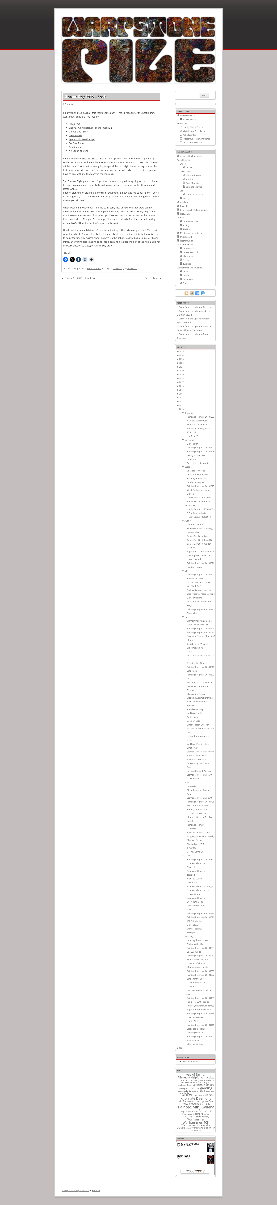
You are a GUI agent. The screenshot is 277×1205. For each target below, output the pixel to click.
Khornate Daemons (195, 1098)
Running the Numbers (197, 940)
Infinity (209, 1095)
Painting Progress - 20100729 (200, 574)
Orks (208, 1104)
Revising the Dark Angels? (199, 770)
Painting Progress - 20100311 (200, 917)
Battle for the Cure (195, 978)
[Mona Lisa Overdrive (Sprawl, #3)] (210, 1152)
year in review (195, 1130)
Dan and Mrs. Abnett (93, 158)
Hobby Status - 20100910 (199, 516)
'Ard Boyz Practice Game (198, 744)
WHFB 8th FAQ (194, 586)
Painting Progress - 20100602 (200, 674)
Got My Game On (195, 851)
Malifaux (209, 1101)
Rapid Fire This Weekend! (199, 1009)
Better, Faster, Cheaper (198, 724)
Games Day (118, 268)
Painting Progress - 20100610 (200, 667)
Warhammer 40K (196, 1122)
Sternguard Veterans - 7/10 (199, 774)
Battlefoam (192, 670)
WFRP (212, 1127)
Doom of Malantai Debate (199, 990)
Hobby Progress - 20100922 (200, 509)
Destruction (199, 1084)
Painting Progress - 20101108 (200, 451)
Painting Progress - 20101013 (200, 486)
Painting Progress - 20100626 (200, 628)
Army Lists (207, 1077)
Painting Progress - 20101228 (200, 416)
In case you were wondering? (200, 1005)
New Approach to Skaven (199, 555)
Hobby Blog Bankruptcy (198, 501)
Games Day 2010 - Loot (198, 536)
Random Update (195, 524)
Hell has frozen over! (196, 755)
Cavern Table (153, 278)
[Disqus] (112, 320)
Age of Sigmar (196, 1074)
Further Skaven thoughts (199, 590)
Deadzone (181, 1085)
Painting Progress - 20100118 (200, 1013)
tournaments (192, 1116)
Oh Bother (192, 882)
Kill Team (184, 1101)
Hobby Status (193, 1021)
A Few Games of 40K (196, 513)
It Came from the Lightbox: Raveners (194, 307)
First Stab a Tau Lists (196, 759)
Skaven (205, 1110)
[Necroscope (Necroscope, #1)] (210, 1163)
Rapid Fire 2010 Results (198, 1001)
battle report (199, 1080)
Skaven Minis (193, 443)
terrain (206, 1114)
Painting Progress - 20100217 (200, 955)
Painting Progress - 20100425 (200, 801)
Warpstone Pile (94, 268)
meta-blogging (190, 1103)
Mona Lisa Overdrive (188, 1143)
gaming (206, 1088)
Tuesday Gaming (195, 709)
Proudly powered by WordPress (75, 1190)
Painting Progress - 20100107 (200, 1036)
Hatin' (190, 651)
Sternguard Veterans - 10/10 (200, 751)
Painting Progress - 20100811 (200, 563)
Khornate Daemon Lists (198, 967)
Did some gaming (195, 647)
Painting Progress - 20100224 (200, 947)
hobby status (198, 1095)
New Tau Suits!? (194, 878)
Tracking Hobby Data (197, 478)
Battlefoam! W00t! (195, 578)
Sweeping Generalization (198, 832)
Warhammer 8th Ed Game (199, 620)
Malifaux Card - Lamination (200, 682)
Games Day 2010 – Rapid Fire (79, 278)
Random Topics (194, 566)
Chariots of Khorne (196, 470)
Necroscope (183, 1155)
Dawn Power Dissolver (197, 624)
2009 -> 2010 (193, 1040)
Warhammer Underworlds (195, 1125)
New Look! (192, 909)
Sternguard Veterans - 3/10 (199, 797)
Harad (201, 1090)
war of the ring (184, 1127)
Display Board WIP (195, 844)
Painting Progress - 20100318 (200, 913)
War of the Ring (194, 928)
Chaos (194, 1082)
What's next (192, 747)
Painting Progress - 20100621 (200, 632)
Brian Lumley (184, 1158)
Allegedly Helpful (189, 1077)
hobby (185, 1094)
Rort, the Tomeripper (197, 424)
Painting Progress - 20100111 (200, 1024)
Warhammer (195, 1119)
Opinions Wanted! (195, 1017)
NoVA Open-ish (194, 559)
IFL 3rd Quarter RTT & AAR (199, 582)
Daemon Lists (193, 720)
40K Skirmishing (194, 921)
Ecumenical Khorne (196, 897)
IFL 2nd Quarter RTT (196, 813)
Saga (183, 1111)
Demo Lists (192, 786)
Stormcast (187, 1113)
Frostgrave (183, 1088)
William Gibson (185, 1146)
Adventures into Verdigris (199, 463)
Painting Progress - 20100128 (200, 998)
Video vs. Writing (195, 1044)
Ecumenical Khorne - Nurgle (200, 886)
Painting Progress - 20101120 (200, 447)
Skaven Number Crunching (200, 528)
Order (202, 1104)
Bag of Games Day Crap (99, 245)
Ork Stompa (75, 147)
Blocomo (96, 1190)
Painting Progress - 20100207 (200, 974)
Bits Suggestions (194, 951)
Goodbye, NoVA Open (197, 643)
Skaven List (192, 613)
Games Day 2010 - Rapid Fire (200, 540)
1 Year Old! (192, 847)
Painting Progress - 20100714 (200, 609)
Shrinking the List (195, 944)
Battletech (210, 1080)
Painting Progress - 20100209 (200, 971)
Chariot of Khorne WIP (197, 474)
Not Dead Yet (193, 436)
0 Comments (69, 104)
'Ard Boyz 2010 (194, 778)
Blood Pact (74, 123)
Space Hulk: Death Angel (82, 139)
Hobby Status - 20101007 (199, 497)
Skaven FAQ (192, 924)
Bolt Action (186, 1082)
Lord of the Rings (196, 1101)
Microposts (192, 932)
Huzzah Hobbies (190, 1061)
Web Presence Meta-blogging (201, 593)
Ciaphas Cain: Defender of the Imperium (91, 127)
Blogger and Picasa (196, 693)
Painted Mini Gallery (196, 1107)
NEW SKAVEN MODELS (198, 420)
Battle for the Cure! (196, 905)
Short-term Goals (195, 901)
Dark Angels (204, 1082)
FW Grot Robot (76, 143)
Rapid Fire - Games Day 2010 (200, 551)
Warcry (205, 1116)
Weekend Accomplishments (200, 697)
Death (189, 1085)
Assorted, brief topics (197, 663)
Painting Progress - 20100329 (200, 859)
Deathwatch (75, 135)
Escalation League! (195, 482)
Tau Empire (197, 1113)
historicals (210, 1091)
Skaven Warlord (194, 597)
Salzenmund (192, 1111)
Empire (210, 1084)
